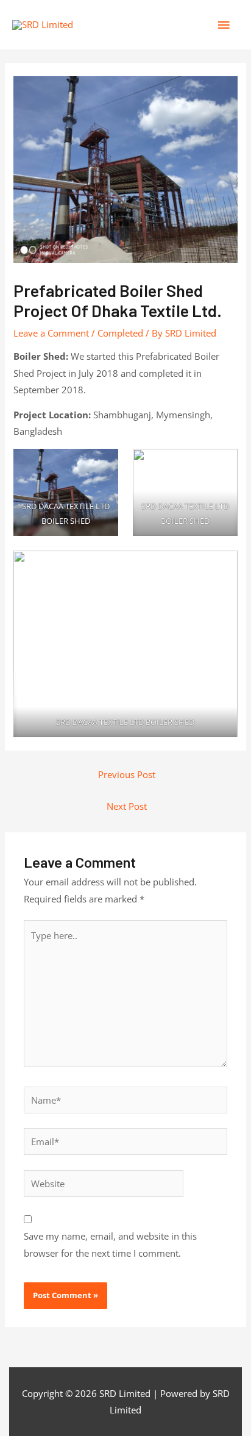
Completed (120, 333)
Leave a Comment (51, 333)
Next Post (127, 806)
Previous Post (126, 774)
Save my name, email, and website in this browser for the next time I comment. (110, 1244)
